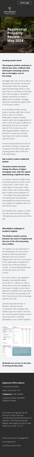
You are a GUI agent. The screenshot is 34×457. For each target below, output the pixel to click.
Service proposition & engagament (15, 438)
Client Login (24, 3)
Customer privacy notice (11, 445)
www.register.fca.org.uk (17, 423)
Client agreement (8, 442)
